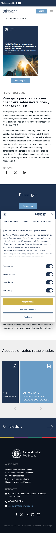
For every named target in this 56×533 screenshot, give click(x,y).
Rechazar (28, 317)
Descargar (20, 80)
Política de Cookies (12, 525)
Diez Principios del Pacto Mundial (18, 470)
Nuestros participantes (14, 476)
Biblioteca (22, 18)
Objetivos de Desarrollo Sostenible (19, 473)
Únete (41, 11)
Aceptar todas (28, 302)
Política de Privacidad (31, 525)
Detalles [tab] (25, 221)
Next (40, 408)
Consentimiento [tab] (10, 221)
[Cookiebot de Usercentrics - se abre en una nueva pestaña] (35, 214)
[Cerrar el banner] (52, 214)
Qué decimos (11, 18)
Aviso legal (47, 525)
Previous (15, 408)
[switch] (49, 274)
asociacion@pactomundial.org (20, 506)
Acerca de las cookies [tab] (43, 221)
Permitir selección (28, 309)
